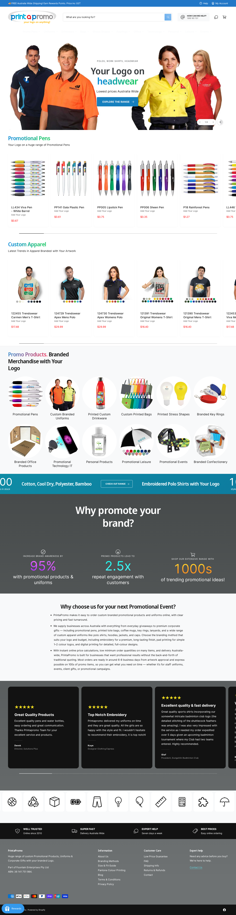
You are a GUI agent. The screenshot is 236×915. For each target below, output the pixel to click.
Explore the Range (171, 86)
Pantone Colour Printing (111, 870)
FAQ (146, 861)
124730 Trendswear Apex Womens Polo (110, 315)
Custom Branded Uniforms (62, 416)
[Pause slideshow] (220, 122)
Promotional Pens (25, 414)
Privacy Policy (106, 884)
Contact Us (196, 867)
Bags (83, 31)
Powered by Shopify (36, 910)
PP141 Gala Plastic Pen (69, 207)
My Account (221, 3)
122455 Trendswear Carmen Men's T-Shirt (25, 315)
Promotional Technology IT (62, 464)
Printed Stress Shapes (173, 414)
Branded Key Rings (210, 414)
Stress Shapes (101, 31)
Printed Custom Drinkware (99, 416)
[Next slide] (213, 122)
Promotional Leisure (136, 462)
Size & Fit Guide (107, 865)
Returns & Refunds (154, 870)
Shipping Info (151, 865)
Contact (148, 874)
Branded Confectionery (210, 462)
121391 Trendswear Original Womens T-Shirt (156, 315)
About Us (103, 856)
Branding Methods (108, 861)
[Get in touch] (216, 17)
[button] (31, 32)
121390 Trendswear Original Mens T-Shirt (197, 315)
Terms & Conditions (109, 879)
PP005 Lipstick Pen (110, 207)
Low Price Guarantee (156, 856)
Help (205, 3)
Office (137, 31)
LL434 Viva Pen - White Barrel (21, 209)
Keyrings (122, 31)
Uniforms (49, 31)
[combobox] (117, 17)
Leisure (189, 31)
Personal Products (99, 462)
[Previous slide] (200, 122)
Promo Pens (30, 31)
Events (204, 31)
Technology (154, 31)
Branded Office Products (25, 464)
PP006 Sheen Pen (152, 207)
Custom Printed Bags (136, 414)
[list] (118, 567)
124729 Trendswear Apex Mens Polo (67, 315)
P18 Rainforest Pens (196, 207)
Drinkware (67, 31)
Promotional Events (174, 462)
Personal (173, 31)
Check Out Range (27, 483)
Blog (100, 874)
